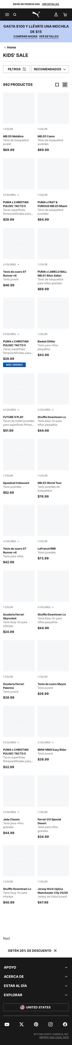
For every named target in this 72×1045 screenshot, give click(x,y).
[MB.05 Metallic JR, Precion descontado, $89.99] (19, 122)
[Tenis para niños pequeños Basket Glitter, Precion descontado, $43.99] (53, 327)
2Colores (9, 264)
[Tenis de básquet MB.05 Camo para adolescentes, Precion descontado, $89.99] (53, 122)
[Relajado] (65, 85)
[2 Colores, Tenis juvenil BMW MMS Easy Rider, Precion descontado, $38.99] (53, 734)
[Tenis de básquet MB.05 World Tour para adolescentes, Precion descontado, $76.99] (53, 468)
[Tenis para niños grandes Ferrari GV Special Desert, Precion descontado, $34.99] (53, 807)
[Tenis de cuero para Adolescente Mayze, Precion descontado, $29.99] (53, 668)
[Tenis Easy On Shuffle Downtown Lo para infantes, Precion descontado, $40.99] (19, 875)
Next (6, 938)
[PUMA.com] (36, 14)
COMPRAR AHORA (25, 36)
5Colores (9, 194)
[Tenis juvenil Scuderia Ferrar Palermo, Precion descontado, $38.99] (19, 670)
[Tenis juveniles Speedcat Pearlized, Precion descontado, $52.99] (19, 467)
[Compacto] (57, 84)
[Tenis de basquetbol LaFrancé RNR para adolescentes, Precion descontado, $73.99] (53, 533)
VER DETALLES (50, 4)
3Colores (9, 541)
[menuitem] (7, 1024)
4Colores (9, 409)
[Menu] (7, 14)
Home (11, 47)
